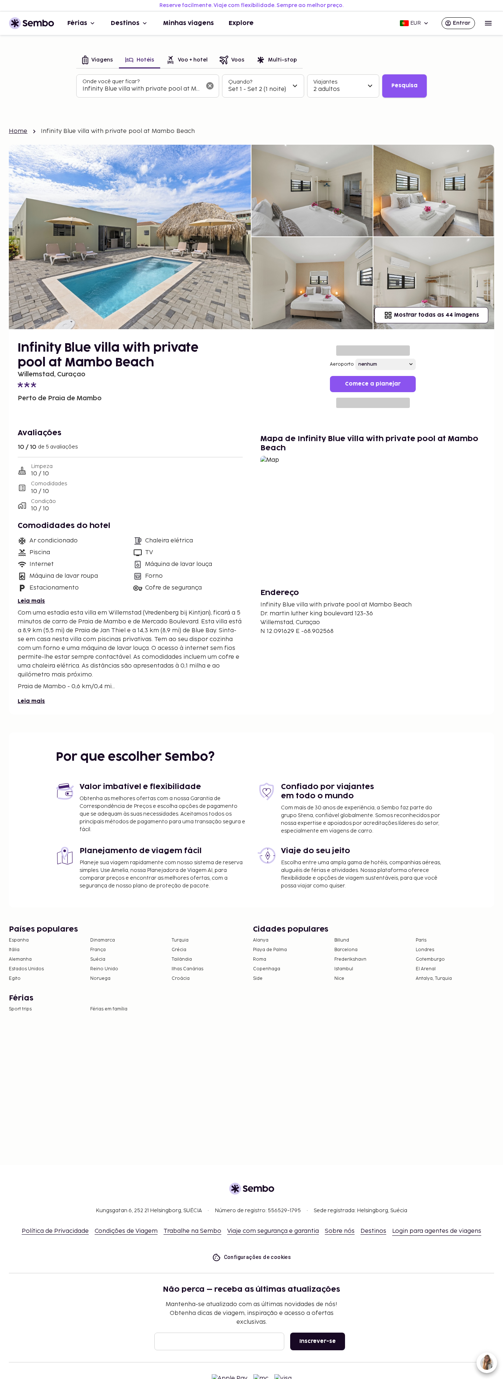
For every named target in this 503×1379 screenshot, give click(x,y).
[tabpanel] (251, 86)
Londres (425, 950)
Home (18, 131)
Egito (15, 978)
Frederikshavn (350, 959)
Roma (259, 959)
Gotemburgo (430, 959)
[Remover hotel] (209, 85)
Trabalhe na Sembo (192, 1231)
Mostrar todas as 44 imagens (436, 315)
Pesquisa (404, 85)
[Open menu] (488, 23)
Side (258, 978)
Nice (339, 978)
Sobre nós (340, 1231)
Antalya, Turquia (434, 978)
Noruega (100, 978)
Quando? (240, 82)
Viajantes (325, 82)
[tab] (97, 60)
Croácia (181, 978)
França (98, 950)
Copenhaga (266, 969)
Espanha (19, 940)
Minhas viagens (188, 23)
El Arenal (426, 969)
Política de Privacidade (55, 1231)
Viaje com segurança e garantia (273, 1231)
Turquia (180, 940)
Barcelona (346, 950)
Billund (341, 940)
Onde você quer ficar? (111, 81)
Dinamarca (102, 940)
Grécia (179, 950)
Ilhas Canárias (187, 969)
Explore (241, 23)
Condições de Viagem (126, 1231)
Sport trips (20, 1009)
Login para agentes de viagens (436, 1231)
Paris (421, 940)
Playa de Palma (270, 950)
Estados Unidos (26, 969)
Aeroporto (342, 364)
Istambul (343, 969)
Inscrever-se (317, 1341)
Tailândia (182, 959)
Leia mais (31, 601)
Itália (14, 950)
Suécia (97, 959)
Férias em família (108, 1009)
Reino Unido (104, 969)
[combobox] (141, 89)
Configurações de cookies (257, 1257)
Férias (77, 23)
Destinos (125, 23)
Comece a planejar (373, 383)
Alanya (260, 940)
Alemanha (20, 959)
